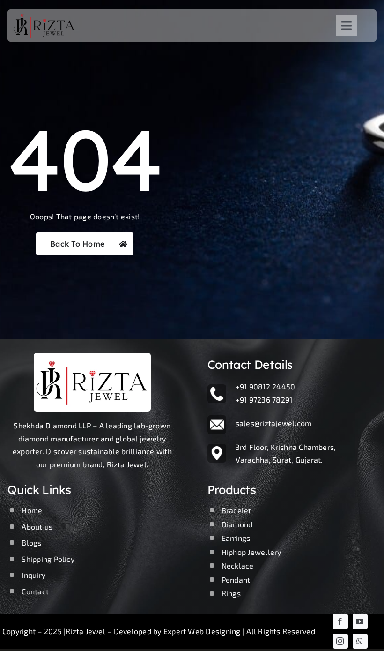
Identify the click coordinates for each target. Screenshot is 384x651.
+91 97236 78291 (264, 399)
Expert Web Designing (202, 631)
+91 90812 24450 (265, 386)
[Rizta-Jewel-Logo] (92, 356)
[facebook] (340, 621)
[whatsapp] (360, 641)
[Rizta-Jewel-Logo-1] (44, 12)
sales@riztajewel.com (274, 423)
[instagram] (340, 641)
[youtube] (360, 621)
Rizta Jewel (85, 631)
